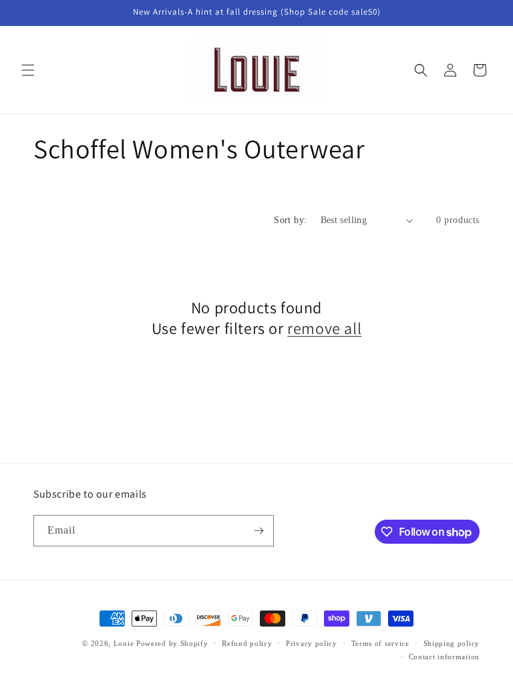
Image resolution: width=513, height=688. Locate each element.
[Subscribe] (258, 530)
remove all (324, 328)
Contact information (444, 657)
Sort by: (290, 220)
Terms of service (380, 643)
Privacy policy (311, 643)
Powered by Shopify (172, 643)
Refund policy (247, 643)
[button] (28, 70)
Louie (124, 643)
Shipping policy (451, 643)
